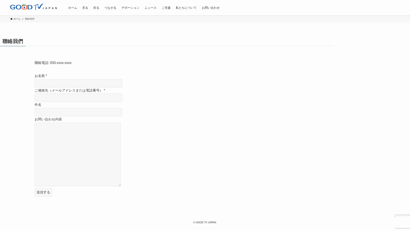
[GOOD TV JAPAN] (33, 7)
